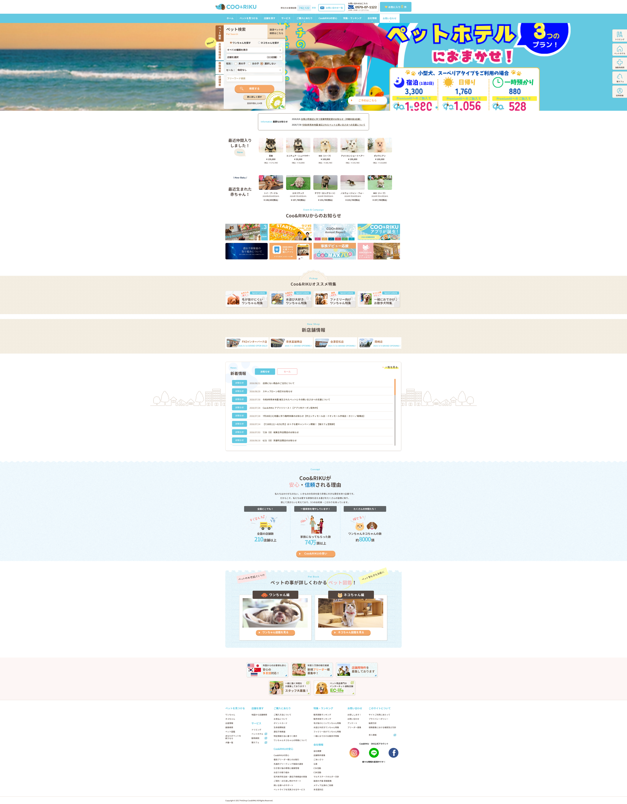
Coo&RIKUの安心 (328, 18)
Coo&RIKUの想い (315, 553)
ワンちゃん (230, 714)
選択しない (270, 63)
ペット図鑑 (230, 731)
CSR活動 (317, 772)
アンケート (352, 723)
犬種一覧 (229, 742)
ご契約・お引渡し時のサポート (287, 781)
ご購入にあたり (305, 18)
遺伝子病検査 (279, 731)
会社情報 (372, 18)
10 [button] (472, 107)
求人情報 (373, 735)
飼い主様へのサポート (283, 785)
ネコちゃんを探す (269, 42)
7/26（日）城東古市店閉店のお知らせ (281, 432)
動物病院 (255, 738)
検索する (254, 88)
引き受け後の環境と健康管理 (286, 768)
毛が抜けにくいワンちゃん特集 (327, 723)
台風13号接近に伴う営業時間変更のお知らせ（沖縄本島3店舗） (331, 119)
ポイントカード (280, 723)
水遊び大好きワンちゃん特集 (326, 727)
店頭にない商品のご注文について (279, 383)
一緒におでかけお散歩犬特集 (326, 736)
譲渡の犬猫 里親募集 (323, 781)
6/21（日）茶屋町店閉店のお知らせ (280, 440)
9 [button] (466, 107)
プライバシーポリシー (378, 719)
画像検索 (229, 727)
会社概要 (317, 751)
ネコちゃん (230, 719)
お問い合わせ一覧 (334, 7)
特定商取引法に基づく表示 (285, 736)
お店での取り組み (281, 772)
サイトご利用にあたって (379, 714)
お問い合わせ (389, 18)
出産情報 (229, 723)
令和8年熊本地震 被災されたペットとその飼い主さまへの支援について (296, 399)
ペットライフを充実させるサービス (289, 789)
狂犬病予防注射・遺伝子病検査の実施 (290, 776)
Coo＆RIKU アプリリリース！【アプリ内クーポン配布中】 (291, 407)
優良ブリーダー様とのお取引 (286, 759)
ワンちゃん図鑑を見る (275, 632)
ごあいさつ (318, 759)
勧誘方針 (373, 723)
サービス (285, 18)
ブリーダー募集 (354, 727)
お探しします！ (354, 714)
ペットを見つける (249, 18)
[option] (313, 67)
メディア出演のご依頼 (323, 785)
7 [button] (454, 107)
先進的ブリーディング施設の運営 (288, 764)
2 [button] (425, 107)
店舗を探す (269, 18)
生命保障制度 (279, 727)
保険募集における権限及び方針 (382, 727)
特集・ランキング (352, 18)
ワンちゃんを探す (241, 42)
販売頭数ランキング (322, 714)
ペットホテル (257, 734)
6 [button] (448, 107)
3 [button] (430, 107)
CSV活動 (317, 768)
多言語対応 (318, 789)
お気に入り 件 (397, 6)
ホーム (230, 18)
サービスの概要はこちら (350, 100)
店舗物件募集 (319, 755)
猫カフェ (255, 742)
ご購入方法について (282, 714)
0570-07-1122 (366, 7)
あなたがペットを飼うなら (233, 737)
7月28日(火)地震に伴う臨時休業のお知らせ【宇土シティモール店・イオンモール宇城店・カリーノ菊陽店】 (314, 416)
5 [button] (442, 107)
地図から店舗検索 (259, 714)
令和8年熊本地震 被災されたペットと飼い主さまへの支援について (333, 124)
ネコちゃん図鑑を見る (351, 632)
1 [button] (419, 107)
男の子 (242, 63)
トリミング (256, 729)
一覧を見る (391, 367)
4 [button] (436, 107)
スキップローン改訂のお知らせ (277, 391)
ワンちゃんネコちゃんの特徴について (290, 740)
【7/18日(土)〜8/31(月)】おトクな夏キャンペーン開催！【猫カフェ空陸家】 (299, 424)
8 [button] (460, 107)
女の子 (255, 63)
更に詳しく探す (254, 96)
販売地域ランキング (322, 719)
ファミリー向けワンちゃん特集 (327, 731)
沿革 (315, 764)
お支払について (280, 719)
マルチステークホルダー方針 (326, 776)
